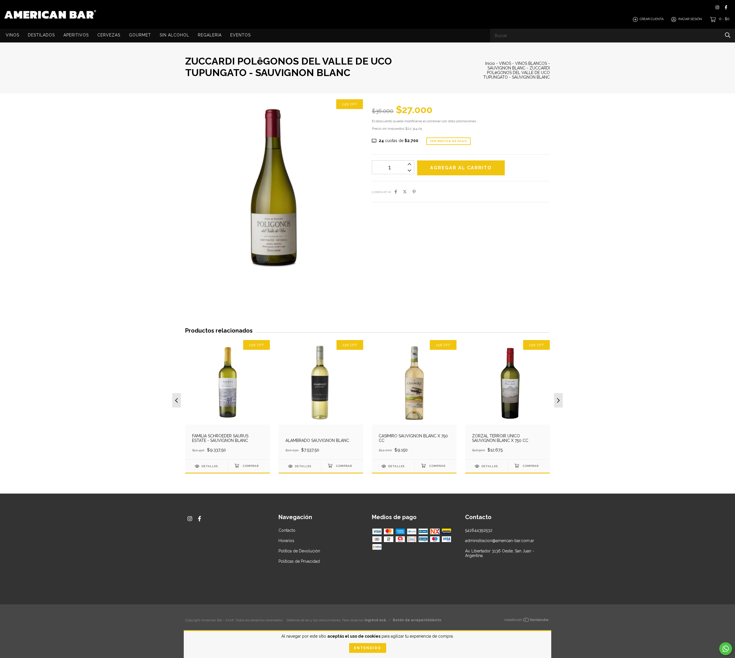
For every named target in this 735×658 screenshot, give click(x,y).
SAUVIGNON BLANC (507, 68)
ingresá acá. (376, 620)
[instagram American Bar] (717, 7)
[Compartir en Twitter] (405, 191)
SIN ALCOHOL (174, 35)
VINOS (12, 35)
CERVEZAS (108, 35)
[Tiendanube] (527, 621)
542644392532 (478, 530)
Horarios (286, 540)
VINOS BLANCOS (531, 63)
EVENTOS (240, 35)
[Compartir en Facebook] (395, 191)
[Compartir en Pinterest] (414, 191)
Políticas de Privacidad (299, 561)
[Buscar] (728, 35)
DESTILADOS (41, 35)
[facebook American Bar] (726, 7)
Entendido (367, 648)
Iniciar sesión (690, 19)
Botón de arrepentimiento (417, 620)
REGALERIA (210, 35)
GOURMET (140, 35)
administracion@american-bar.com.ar (499, 540)
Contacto (286, 530)
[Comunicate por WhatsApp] (725, 648)
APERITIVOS (76, 35)
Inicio (490, 63)
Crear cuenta (652, 19)
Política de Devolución (299, 551)
